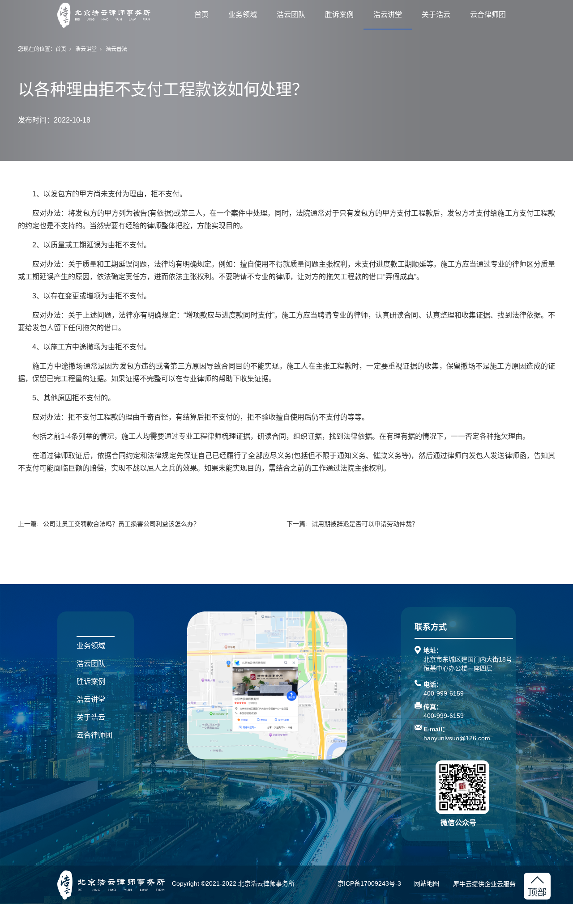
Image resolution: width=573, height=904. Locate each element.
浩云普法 (116, 49)
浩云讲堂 (387, 14)
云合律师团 (488, 14)
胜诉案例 (339, 14)
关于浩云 (436, 14)
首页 (201, 14)
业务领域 (242, 14)
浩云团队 (291, 14)
